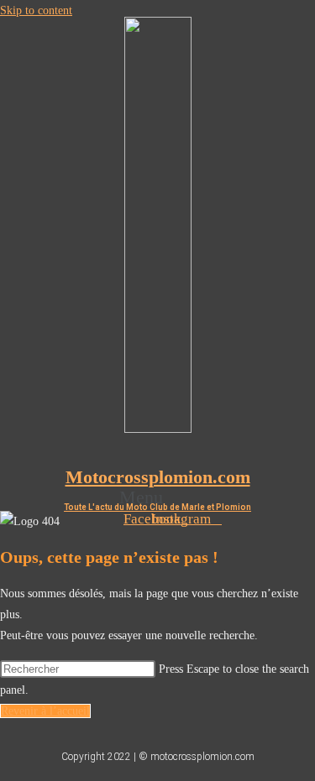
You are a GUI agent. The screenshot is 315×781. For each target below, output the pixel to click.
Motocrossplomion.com (158, 476)
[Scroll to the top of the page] (4, 770)
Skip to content (36, 10)
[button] (157, 497)
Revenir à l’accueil (45, 711)
